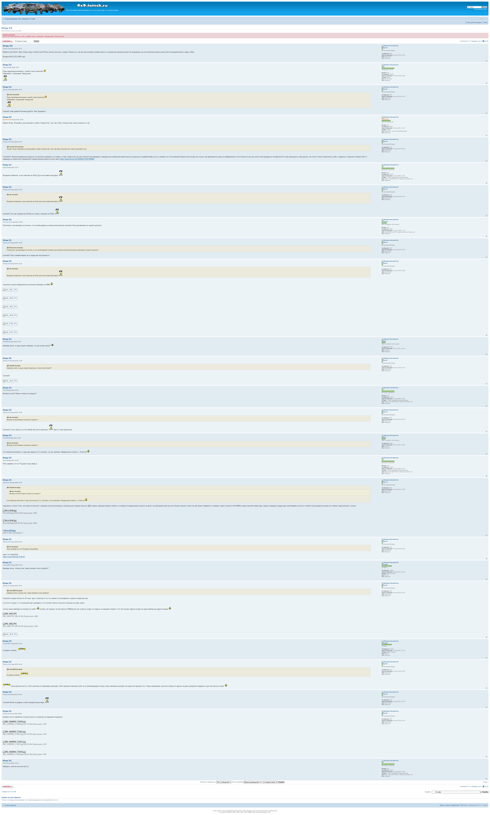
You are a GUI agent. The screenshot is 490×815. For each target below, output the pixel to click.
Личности (25, 19)
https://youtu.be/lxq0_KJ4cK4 (14, 557)
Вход (485, 22)
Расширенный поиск (480, 9)
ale (5, 167)
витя (5, 67)
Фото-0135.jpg (10, 531)
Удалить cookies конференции (449, 805)
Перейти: (428, 792)
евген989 (7, 565)
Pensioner (7, 222)
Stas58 (6, 341)
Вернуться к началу (486, 61)
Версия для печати (481, 18)
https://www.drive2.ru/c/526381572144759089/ (77, 159)
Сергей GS (7, 119)
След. (485, 782)
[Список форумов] (34, 14)
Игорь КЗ (7, 28)
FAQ (468, 22)
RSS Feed (463, 805)
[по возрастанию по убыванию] (273, 782)
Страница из (476, 41)
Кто (20, 19)
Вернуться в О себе (9, 791)
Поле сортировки (237, 782)
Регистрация (477, 22)
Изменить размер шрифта (485, 18)
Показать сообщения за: (208, 782)
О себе (32, 19)
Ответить (5, 40)
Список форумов (11, 19)
